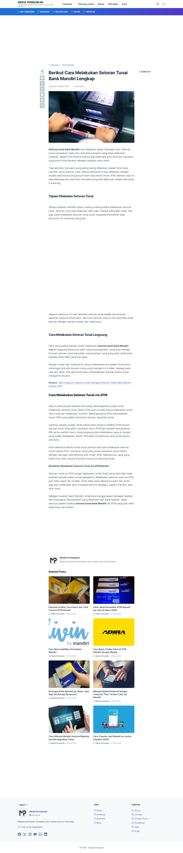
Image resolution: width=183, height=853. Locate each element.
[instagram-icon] (29, 834)
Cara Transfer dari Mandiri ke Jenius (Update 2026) (112, 738)
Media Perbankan (30, 2)
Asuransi (100, 818)
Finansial (67, 4)
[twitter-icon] (24, 834)
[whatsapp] (42, 89)
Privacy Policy (141, 818)
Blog (98, 822)
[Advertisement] (91, 39)
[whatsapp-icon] (40, 834)
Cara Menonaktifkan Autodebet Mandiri (65, 650)
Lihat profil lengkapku (31, 827)
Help (136, 827)
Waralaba (113, 4)
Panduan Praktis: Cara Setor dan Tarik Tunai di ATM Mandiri (68, 608)
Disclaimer (139, 822)
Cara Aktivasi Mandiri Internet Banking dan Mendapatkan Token (69, 738)
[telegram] (42, 94)
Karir (124, 4)
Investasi (100, 814)
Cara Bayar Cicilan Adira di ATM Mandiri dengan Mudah (109, 650)
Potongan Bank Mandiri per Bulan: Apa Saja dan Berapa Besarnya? (69, 693)
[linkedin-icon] (45, 834)
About (137, 810)
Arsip (137, 831)
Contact (138, 814)
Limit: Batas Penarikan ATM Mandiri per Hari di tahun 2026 (111, 608)
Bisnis (101, 4)
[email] (42, 105)
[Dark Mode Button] (157, 4)
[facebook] (42, 78)
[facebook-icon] (19, 834)
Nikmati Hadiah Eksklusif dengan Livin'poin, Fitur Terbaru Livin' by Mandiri (110, 694)
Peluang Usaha (86, 4)
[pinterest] (42, 100)
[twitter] (42, 83)
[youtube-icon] (35, 834)
